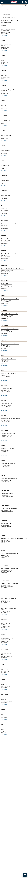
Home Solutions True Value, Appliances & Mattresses (14, 538)
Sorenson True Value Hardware (8, 373)
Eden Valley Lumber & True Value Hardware (11, 223)
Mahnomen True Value (6, 388)
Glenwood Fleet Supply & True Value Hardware (12, 268)
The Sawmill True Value (6, 283)
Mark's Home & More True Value (8, 608)
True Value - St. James (6, 653)
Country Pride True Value (7, 493)
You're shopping (4, 9)
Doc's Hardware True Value (7, 638)
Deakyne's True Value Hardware (8, 433)
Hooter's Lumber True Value (7, 149)
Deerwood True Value (6, 193)
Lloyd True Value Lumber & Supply (9, 508)
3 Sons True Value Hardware (8, 74)
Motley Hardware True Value (8, 463)
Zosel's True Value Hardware (8, 59)
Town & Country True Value (7, 448)
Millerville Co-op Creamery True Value (10, 89)
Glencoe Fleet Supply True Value (9, 253)
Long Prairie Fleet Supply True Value (9, 328)
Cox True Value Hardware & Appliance (10, 298)
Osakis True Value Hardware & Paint (9, 553)
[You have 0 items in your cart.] (26, 2)
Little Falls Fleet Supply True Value (9, 313)
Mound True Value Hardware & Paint (9, 478)
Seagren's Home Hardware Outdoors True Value (12, 698)
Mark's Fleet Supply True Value (8, 598)
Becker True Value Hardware (8, 29)
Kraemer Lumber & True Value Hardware (10, 418)
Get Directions (4, 35)
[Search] (25, 6)
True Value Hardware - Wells (8, 728)
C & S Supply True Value (7, 403)
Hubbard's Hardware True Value (8, 683)
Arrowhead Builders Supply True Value (10, 343)
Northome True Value (6, 523)
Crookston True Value (6, 179)
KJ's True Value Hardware (7, 208)
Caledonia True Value (6, 119)
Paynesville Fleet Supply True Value (9, 568)
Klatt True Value (5, 104)
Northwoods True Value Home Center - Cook (11, 164)
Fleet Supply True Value (7, 238)
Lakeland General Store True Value (9, 583)
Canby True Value (5, 134)
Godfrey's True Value (6, 44)
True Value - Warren (6, 713)
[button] (23, 2)
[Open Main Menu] (2, 2)
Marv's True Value (5, 623)
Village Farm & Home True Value (8, 358)
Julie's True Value (5, 668)
